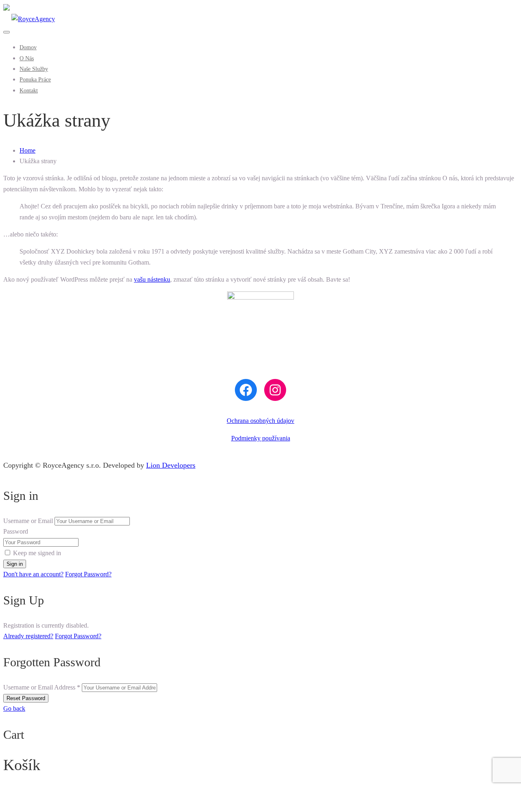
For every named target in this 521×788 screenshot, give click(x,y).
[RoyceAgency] (29, 18)
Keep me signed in (37, 552)
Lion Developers (170, 465)
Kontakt (29, 91)
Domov (28, 47)
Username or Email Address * (41, 687)
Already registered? (28, 636)
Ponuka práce (35, 80)
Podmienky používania (260, 438)
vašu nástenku (152, 279)
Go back (14, 708)
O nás (27, 58)
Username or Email (28, 520)
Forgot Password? (88, 574)
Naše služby (34, 69)
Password (15, 531)
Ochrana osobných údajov (260, 420)
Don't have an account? (33, 574)
